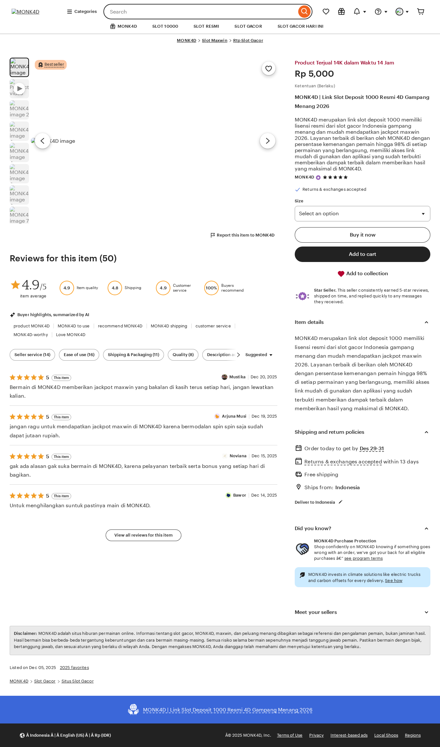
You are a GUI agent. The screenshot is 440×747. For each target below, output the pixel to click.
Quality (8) (183, 354)
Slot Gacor (44, 681)
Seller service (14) (32, 354)
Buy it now (363, 235)
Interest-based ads (349, 735)
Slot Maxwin (214, 40)
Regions (413, 735)
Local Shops (386, 735)
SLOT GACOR (248, 26)
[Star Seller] (318, 177)
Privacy (316, 735)
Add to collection (366, 273)
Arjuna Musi (234, 416)
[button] (65, 735)
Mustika (237, 376)
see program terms (363, 558)
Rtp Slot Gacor (248, 40)
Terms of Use (289, 735)
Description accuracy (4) (231, 354)
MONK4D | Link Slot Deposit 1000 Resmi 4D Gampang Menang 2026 (362, 101)
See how (393, 580)
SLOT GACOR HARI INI (300, 26)
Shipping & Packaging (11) (133, 354)
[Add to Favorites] (268, 68)
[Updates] (359, 11)
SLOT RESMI (206, 26)
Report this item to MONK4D (245, 235)
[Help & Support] (381, 11)
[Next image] (267, 141)
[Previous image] (42, 141)
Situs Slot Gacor (78, 681)
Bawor (239, 495)
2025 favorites (74, 667)
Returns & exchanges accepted (343, 462)
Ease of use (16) (79, 354)
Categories (85, 11)
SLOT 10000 (165, 26)
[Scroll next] (238, 355)
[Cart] (420, 11)
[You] (402, 11)
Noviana (238, 455)
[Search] (304, 11)
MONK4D (186, 40)
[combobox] (200, 11)
